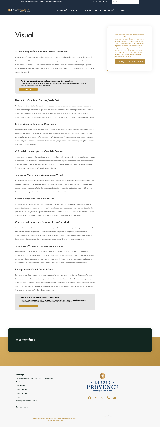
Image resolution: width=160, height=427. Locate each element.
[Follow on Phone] (106, 1)
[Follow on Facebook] (93, 1)
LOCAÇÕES (87, 10)
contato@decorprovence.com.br (34, 1)
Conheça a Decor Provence (130, 61)
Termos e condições (24, 406)
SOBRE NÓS (62, 10)
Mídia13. (109, 416)
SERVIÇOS (75, 10)
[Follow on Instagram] (96, 1)
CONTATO (123, 10)
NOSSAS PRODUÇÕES (105, 10)
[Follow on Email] (103, 1)
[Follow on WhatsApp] (100, 1)
